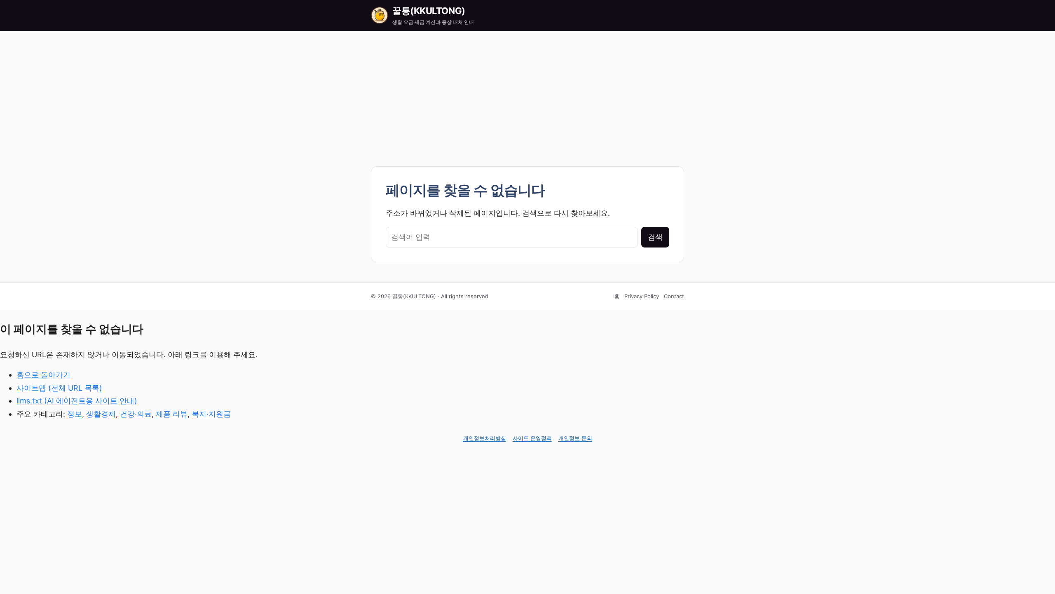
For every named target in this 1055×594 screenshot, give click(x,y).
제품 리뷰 (172, 414)
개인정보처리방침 (484, 438)
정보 (74, 414)
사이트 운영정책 (532, 438)
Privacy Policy (641, 296)
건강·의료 (136, 414)
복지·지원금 (211, 414)
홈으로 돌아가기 (43, 374)
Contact (674, 296)
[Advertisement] (527, 93)
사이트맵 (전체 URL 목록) (59, 388)
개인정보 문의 (575, 438)
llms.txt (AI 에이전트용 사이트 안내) (76, 400)
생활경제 (101, 414)
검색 (655, 237)
